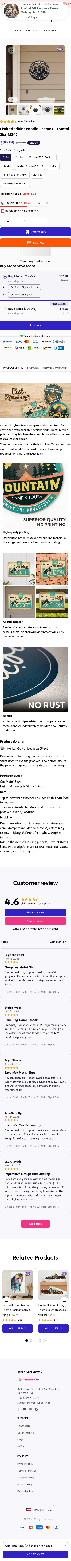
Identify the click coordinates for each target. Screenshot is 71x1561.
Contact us (23, 1425)
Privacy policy (25, 1463)
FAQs (20, 1439)
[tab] (27, 1340)
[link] (11, 10)
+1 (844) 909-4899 (28, 1398)
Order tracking (25, 1432)
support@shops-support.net (33, 1402)
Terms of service (26, 1470)
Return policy (24, 1484)
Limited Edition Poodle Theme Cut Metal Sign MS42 (32, 991)
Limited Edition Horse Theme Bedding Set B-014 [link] (39, 10)
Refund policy (25, 1491)
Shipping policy (25, 1477)
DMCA (20, 1446)
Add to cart (35, 1554)
